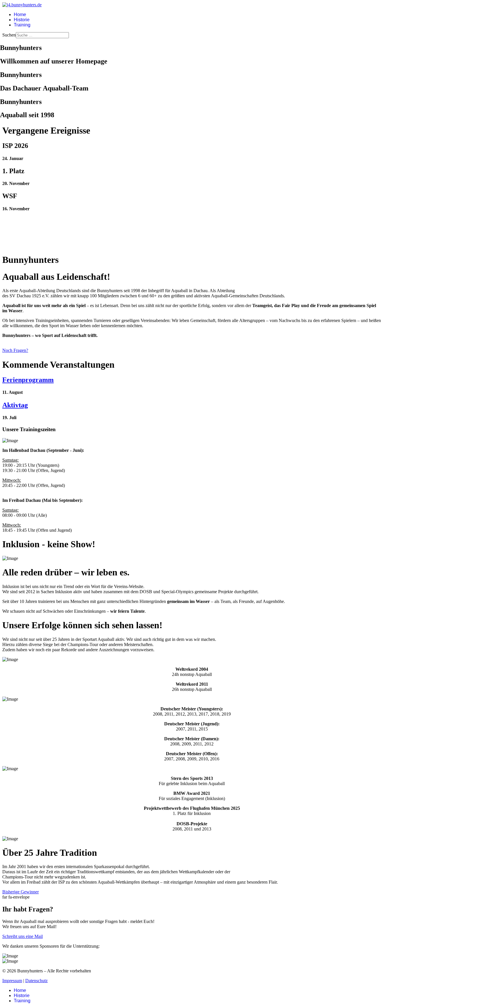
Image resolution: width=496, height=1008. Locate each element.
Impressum (12, 980)
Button (191, 151)
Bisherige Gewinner (20, 891)
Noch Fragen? (15, 350)
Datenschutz (36, 980)
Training (22, 24)
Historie (22, 19)
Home (20, 14)
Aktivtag (15, 405)
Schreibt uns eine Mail (22, 936)
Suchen (9, 34)
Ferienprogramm (28, 379)
